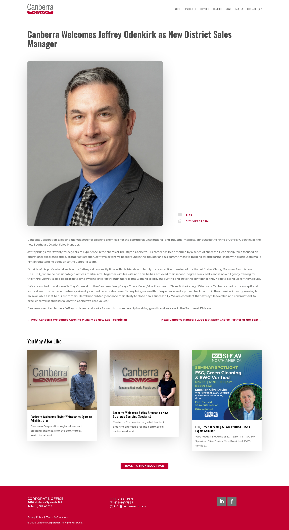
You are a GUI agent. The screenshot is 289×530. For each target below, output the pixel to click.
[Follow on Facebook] (231, 501)
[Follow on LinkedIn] (221, 501)
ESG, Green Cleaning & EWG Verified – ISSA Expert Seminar (222, 428)
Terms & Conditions (57, 517)
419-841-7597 (123, 502)
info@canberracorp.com (131, 506)
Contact (251, 9)
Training (217, 9)
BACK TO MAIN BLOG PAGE (144, 465)
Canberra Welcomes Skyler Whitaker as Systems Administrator (61, 418)
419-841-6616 (123, 498)
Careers (239, 9)
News (228, 9)
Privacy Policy (35, 517)
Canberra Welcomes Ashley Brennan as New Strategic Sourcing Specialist (140, 414)
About (178, 9)
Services (204, 9)
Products (190, 9)
